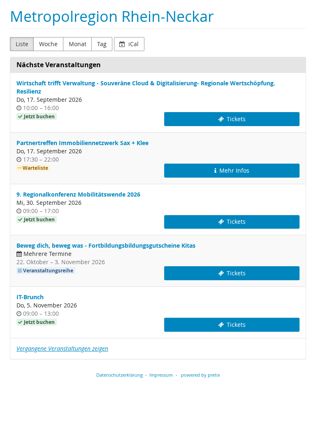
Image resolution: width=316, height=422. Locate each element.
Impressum (161, 375)
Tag (102, 44)
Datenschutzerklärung (119, 375)
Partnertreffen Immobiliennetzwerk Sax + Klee (82, 143)
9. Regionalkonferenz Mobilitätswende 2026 (78, 194)
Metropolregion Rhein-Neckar (112, 16)
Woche (48, 44)
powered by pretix (200, 375)
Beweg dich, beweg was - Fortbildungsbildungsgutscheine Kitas (105, 245)
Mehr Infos (233, 170)
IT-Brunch (30, 297)
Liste (22, 44)
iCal (133, 44)
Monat (77, 44)
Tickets (235, 119)
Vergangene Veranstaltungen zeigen (62, 348)
